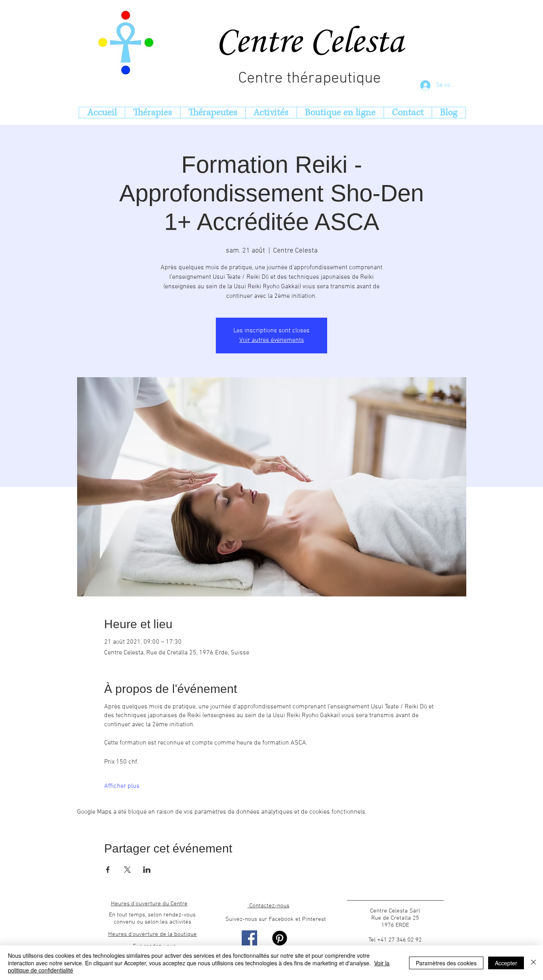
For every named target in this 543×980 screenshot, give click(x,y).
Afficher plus (122, 786)
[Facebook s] (249, 938)
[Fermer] (533, 963)
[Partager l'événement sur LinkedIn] (147, 869)
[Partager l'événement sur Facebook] (108, 869)
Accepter (506, 963)
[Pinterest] (279, 938)
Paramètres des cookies (446, 963)
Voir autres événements (271, 340)
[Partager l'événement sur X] (127, 869)
